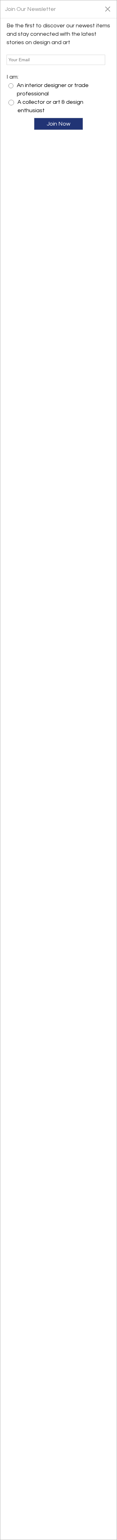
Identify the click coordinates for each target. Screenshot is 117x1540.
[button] (107, 8)
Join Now (58, 124)
